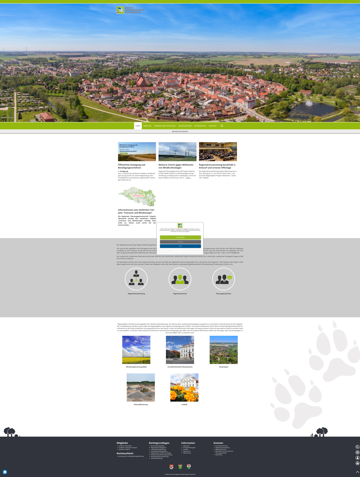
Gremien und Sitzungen (165, 126)
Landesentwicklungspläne (159, 451)
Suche (222, 126)
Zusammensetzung (221, 446)
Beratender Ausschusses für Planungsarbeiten (224, 452)
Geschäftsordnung (156, 458)
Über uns (147, 126)
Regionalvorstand (220, 449)
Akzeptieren (180, 237)
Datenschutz (187, 453)
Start (137, 126)
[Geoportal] (358, 452)
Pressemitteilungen (189, 447)
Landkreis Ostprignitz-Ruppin (128, 447)
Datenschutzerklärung (183, 250)
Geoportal (186, 446)
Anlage (168, 453)
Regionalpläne (185, 126)
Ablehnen (180, 242)
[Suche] (358, 447)
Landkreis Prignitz (124, 449)
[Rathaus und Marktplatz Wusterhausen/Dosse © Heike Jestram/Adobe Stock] (180, 350)
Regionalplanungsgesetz (158, 447)
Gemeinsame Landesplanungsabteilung (131, 456)
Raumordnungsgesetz (158, 446)
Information (200, 126)
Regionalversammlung (222, 447)
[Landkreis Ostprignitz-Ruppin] (180, 467)
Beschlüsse (218, 455)
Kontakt (212, 126)
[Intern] (358, 463)
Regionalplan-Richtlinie (158, 453)
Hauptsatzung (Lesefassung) (160, 456)
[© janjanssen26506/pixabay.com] (136, 350)
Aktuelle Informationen (180, 131)
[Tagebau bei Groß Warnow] (141, 387)
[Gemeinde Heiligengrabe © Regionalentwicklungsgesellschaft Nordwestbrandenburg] (224, 350)
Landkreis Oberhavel (125, 446)
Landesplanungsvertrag (158, 449)
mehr (180, 246)
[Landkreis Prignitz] (171, 467)
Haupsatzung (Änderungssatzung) (161, 455)
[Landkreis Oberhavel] (189, 467)
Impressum (186, 451)
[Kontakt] (358, 458)
